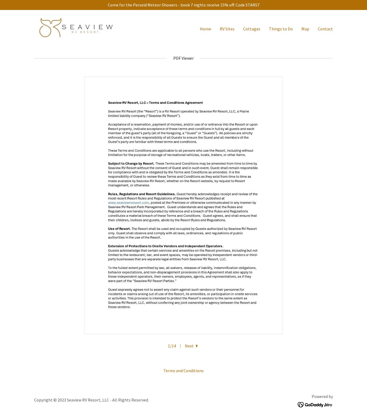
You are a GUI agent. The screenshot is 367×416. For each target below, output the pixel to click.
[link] (75, 27)
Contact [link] (325, 28)
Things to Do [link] (281, 28)
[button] (192, 346)
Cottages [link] (251, 28)
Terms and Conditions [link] (183, 370)
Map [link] (305, 28)
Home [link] (205, 28)
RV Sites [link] (227, 28)
